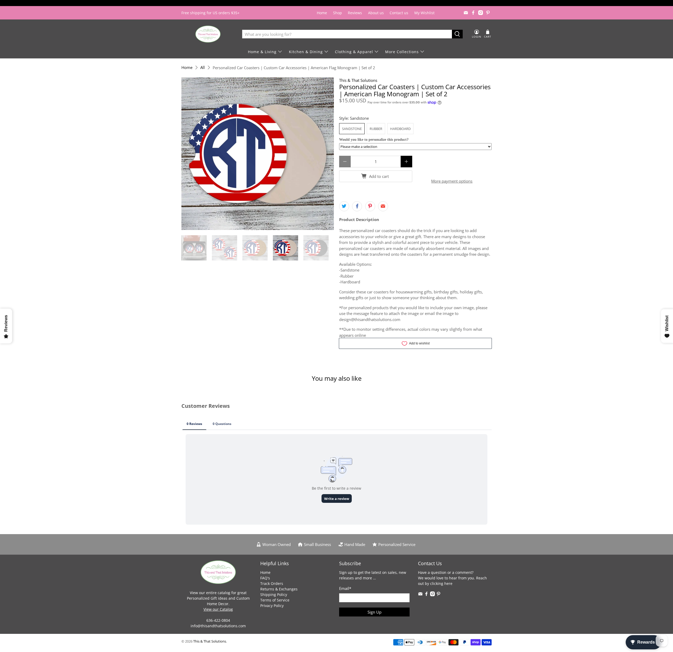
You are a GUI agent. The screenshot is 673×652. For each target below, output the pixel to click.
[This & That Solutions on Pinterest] (488, 12)
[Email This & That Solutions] (465, 12)
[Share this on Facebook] (357, 206)
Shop (337, 12)
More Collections (402, 51)
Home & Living (262, 51)
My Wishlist (424, 12)
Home (322, 12)
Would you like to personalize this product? (374, 140)
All (202, 67)
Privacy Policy (272, 605)
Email (345, 588)
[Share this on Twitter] (344, 206)
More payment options (451, 181)
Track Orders (271, 583)
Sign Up (374, 612)
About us (376, 12)
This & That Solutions (358, 80)
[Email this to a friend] (383, 206)
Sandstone (352, 128)
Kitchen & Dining (306, 51)
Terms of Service (274, 600)
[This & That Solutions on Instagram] (480, 12)
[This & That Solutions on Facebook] (473, 12)
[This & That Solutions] (208, 34)
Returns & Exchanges (279, 588)
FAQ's (265, 577)
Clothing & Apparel (354, 51)
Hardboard (400, 128)
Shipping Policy (273, 594)
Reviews (355, 12)
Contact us (399, 12)
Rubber (376, 128)
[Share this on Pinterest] (370, 206)
